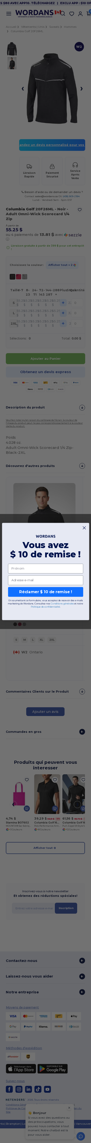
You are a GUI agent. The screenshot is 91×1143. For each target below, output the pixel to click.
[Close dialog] (84, 527)
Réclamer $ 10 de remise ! (45, 592)
